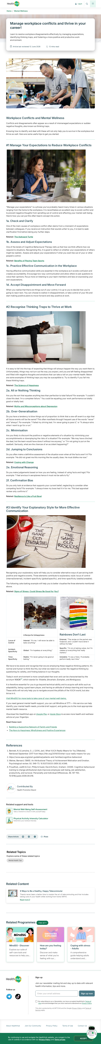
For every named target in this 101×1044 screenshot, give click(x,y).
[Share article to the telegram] (28, 836)
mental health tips (15, 860)
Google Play (41, 714)
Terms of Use (67, 1026)
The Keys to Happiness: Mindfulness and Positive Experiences (37, 730)
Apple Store (55, 714)
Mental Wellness (21, 11)
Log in (80, 4)
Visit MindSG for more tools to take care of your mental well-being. (36, 698)
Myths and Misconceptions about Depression (35, 406)
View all (41, 923)
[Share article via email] (23, 836)
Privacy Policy (87, 1003)
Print (46, 836)
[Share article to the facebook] (34, 836)
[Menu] (93, 3)
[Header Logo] (13, 4)
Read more (24, 900)
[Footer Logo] (13, 979)
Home (9, 11)
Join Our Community (33, 1026)
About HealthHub (13, 1026)
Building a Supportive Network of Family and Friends (33, 727)
